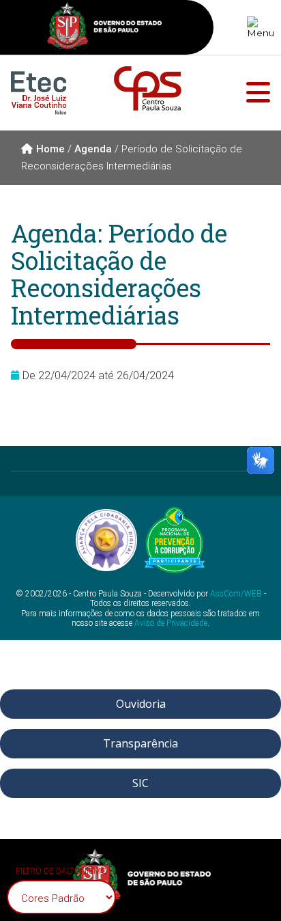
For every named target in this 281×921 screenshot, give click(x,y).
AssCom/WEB (236, 594)
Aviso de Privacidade (170, 623)
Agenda (93, 149)
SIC (140, 783)
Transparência (140, 743)
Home (50, 149)
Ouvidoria (141, 703)
